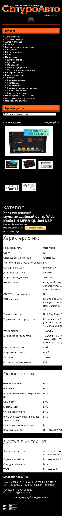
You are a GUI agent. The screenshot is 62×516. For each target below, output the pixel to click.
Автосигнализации (14, 42)
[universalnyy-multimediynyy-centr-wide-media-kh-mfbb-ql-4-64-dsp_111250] (29, 190)
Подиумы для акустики (16, 101)
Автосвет (9, 78)
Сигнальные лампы (16, 90)
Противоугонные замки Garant (19, 95)
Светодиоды (13, 83)
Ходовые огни (14, 85)
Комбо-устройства (14, 75)
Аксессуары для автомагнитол (20, 98)
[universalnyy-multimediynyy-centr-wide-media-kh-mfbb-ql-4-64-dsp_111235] (31, 141)
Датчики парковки (15, 60)
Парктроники (11, 57)
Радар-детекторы (13, 52)
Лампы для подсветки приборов (22, 88)
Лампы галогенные (16, 80)
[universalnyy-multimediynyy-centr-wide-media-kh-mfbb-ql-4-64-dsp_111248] (46, 168)
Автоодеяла (11, 49)
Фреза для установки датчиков (22, 70)
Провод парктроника (17, 67)
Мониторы (10, 44)
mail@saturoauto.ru (23, 492)
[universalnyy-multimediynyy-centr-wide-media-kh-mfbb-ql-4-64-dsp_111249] (12, 190)
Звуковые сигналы (14, 39)
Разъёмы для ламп (16, 93)
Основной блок (14, 65)
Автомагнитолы (12, 37)
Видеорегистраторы (14, 72)
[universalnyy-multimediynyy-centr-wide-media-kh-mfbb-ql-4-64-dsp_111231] (29, 169)
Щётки (8, 54)
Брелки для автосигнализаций (19, 47)
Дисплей (11, 62)
